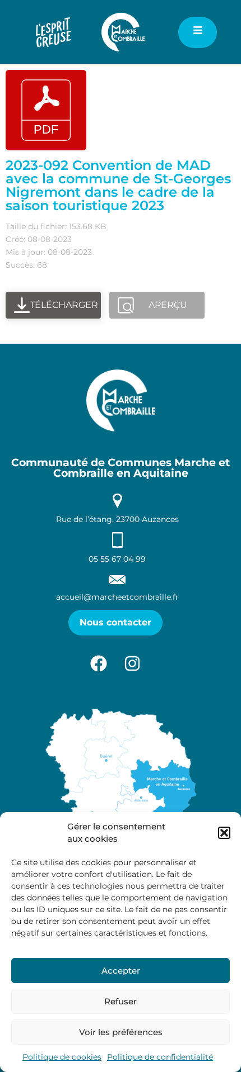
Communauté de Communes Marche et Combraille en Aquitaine (120, 468)
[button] (224, 832)
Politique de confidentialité (160, 1057)
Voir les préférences (121, 1032)
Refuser (120, 1001)
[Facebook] (98, 663)
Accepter (120, 970)
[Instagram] (132, 663)
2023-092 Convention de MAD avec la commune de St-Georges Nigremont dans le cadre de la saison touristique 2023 (118, 185)
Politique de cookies (61, 1057)
